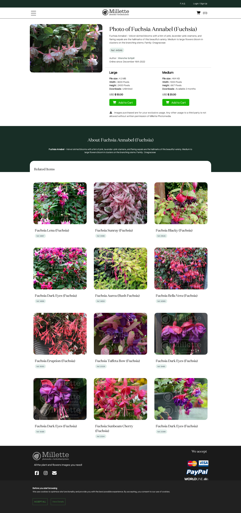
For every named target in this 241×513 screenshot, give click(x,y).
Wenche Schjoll (126, 58)
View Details (58, 501)
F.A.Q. (182, 3)
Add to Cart (125, 102)
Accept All (40, 501)
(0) (204, 13)
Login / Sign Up (200, 3)
